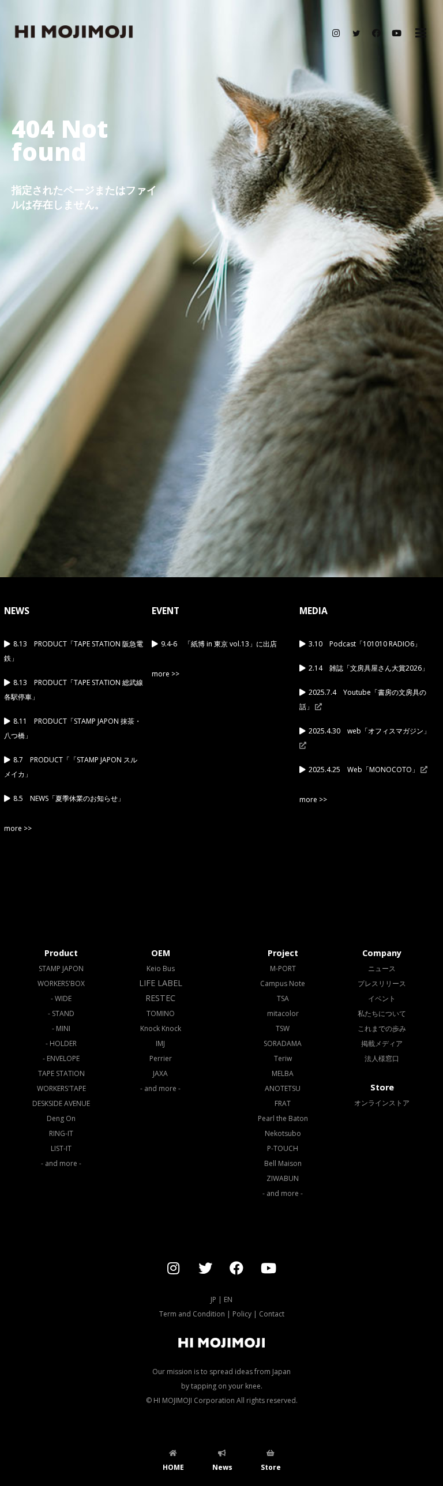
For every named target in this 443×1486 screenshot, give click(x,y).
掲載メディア (382, 1043)
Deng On (61, 1118)
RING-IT (61, 1133)
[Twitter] (356, 33)
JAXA (160, 1073)
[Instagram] (335, 33)
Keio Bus (161, 968)
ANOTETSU (283, 1088)
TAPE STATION (61, 1073)
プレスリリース (382, 983)
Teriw (283, 1058)
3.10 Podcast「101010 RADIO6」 (365, 644)
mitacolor (283, 1013)
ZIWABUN (282, 1178)
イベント (382, 998)
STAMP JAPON (61, 968)
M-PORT (283, 968)
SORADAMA (283, 1043)
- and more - (61, 1163)
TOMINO (161, 1013)
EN (228, 1299)
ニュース (382, 968)
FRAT (283, 1103)
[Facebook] (376, 33)
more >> (18, 828)
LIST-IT (61, 1148)
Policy (241, 1314)
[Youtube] (396, 33)
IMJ (160, 1043)
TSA (283, 998)
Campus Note (282, 983)
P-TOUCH (282, 1148)
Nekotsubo (283, 1133)
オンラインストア (382, 1103)
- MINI (61, 1028)
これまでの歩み (382, 1028)
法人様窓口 (382, 1058)
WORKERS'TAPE (61, 1088)
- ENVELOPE (61, 1058)
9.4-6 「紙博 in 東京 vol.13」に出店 (219, 644)
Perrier (160, 1058)
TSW (283, 1028)
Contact (271, 1314)
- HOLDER (61, 1043)
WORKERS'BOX (61, 983)
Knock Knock (160, 1028)
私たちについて (382, 1013)
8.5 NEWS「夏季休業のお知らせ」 (69, 798)
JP (213, 1299)
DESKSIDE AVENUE (61, 1103)
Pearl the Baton (283, 1118)
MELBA (283, 1073)
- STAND (61, 1013)
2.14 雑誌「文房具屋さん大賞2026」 (369, 668)
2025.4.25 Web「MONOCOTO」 (365, 769)
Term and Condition (192, 1314)
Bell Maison (283, 1163)
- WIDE (61, 998)
